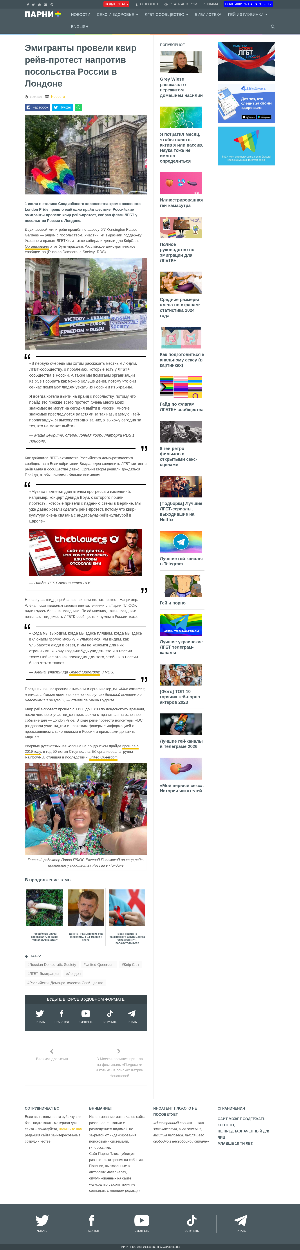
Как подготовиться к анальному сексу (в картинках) (182, 360)
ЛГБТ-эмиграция (44, 974)
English (79, 26)
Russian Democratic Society (52, 965)
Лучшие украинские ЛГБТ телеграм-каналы (181, 647)
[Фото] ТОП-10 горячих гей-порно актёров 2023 (180, 697)
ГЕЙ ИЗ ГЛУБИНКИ (246, 14)
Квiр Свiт (131, 965)
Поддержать (116, 4)
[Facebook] (28, 4)
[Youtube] (40, 4)
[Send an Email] (46, 4)
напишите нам (70, 1129)
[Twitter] (34, 4)
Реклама (210, 4)
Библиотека (208, 14)
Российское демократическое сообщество (66, 983)
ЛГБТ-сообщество (164, 14)
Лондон (74, 974)
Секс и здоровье (115, 14)
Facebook (41, 107)
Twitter (65, 107)
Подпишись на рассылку (248, 4)
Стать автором (183, 4)
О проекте (149, 4)
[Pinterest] (52, 4)
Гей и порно (173, 603)
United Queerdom (84, 672)
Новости (80, 14)
